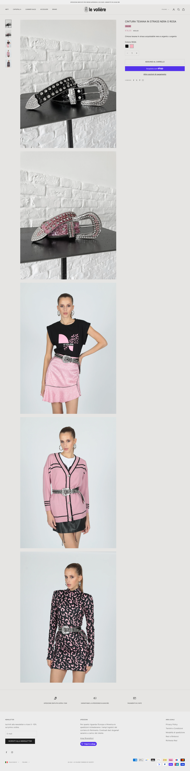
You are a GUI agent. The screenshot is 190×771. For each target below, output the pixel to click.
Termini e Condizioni (174, 728)
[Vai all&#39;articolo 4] (8, 53)
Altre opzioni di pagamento (154, 74)
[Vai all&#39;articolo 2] (8, 34)
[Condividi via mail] (143, 80)
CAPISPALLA (17, 9)
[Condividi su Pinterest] (140, 80)
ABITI (7, 9)
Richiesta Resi (171, 740)
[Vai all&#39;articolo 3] (8, 43)
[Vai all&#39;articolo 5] (8, 63)
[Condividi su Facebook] (133, 80)
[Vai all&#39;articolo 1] (8, 24)
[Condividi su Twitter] (137, 80)
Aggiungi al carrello (154, 62)
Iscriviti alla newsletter (20, 741)
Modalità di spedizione (175, 732)
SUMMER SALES (31, 9)
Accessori (44, 9)
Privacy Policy (172, 724)
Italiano (164, 9)
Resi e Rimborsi (172, 736)
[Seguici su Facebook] (6, 752)
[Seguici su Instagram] (12, 752)
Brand (54, 9)
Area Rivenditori (87, 738)
